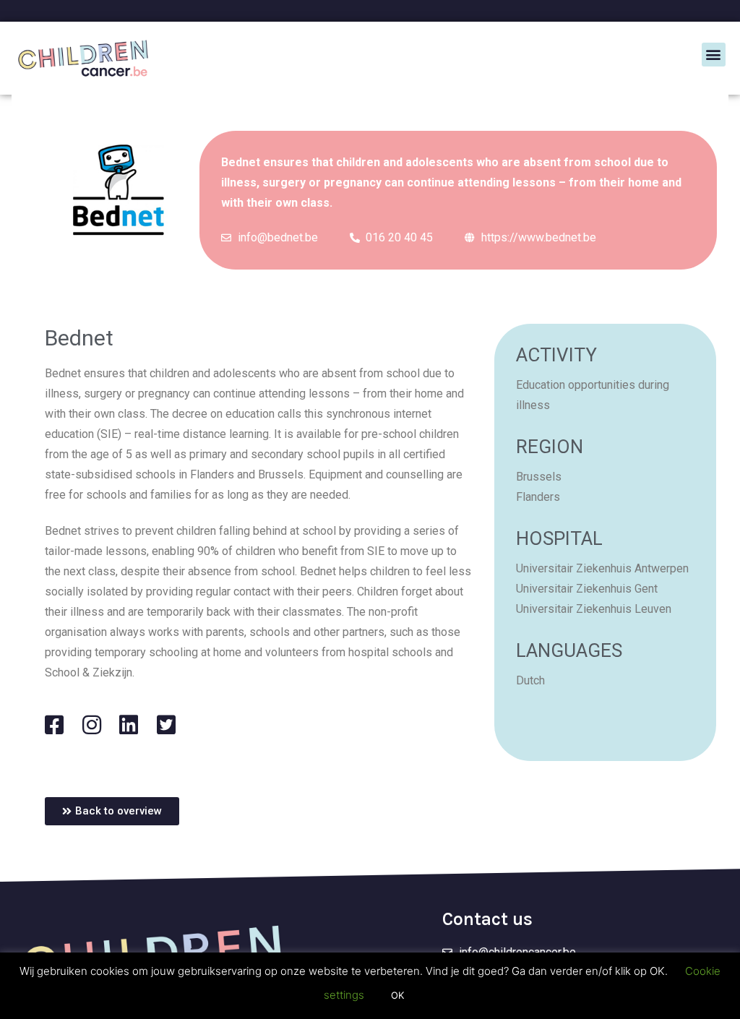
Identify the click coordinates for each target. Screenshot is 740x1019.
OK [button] (397, 995)
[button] (714, 54)
